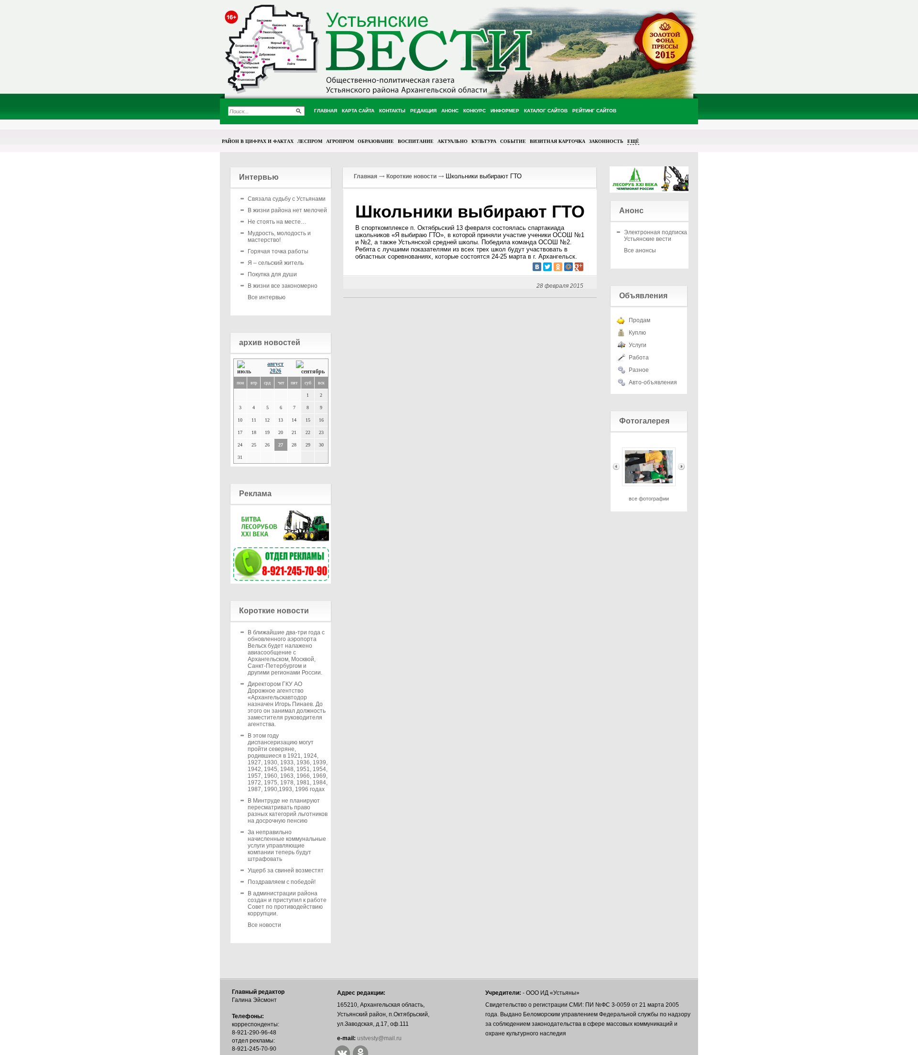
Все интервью (266, 297)
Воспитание (416, 141)
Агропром (340, 141)
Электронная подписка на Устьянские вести (659, 235)
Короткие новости (411, 176)
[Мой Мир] (568, 266)
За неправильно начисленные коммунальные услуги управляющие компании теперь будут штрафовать (287, 845)
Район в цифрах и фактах (258, 141)
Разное (639, 370)
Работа (639, 357)
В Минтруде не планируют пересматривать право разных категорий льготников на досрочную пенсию (288, 810)
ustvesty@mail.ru (379, 1038)
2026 (275, 371)
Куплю (637, 332)
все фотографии (649, 498)
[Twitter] (547, 266)
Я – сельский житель (276, 263)
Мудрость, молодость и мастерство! (279, 236)
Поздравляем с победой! (282, 882)
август (275, 363)
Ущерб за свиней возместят (286, 870)
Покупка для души (272, 274)
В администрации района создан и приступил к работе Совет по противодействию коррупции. (287, 903)
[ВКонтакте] (537, 266)
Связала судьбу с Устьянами (287, 199)
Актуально (452, 141)
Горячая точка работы (278, 251)
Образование (376, 141)
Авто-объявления (653, 382)
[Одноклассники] (558, 266)
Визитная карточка (557, 141)
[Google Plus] (579, 266)
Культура (483, 141)
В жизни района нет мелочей (287, 210)
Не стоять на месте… (277, 221)
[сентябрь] (310, 367)
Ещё (633, 141)
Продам (639, 320)
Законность (606, 141)
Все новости (264, 925)
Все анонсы (640, 250)
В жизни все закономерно (282, 286)
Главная (365, 176)
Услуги (637, 345)
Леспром (309, 141)
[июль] (246, 367)
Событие (513, 141)
